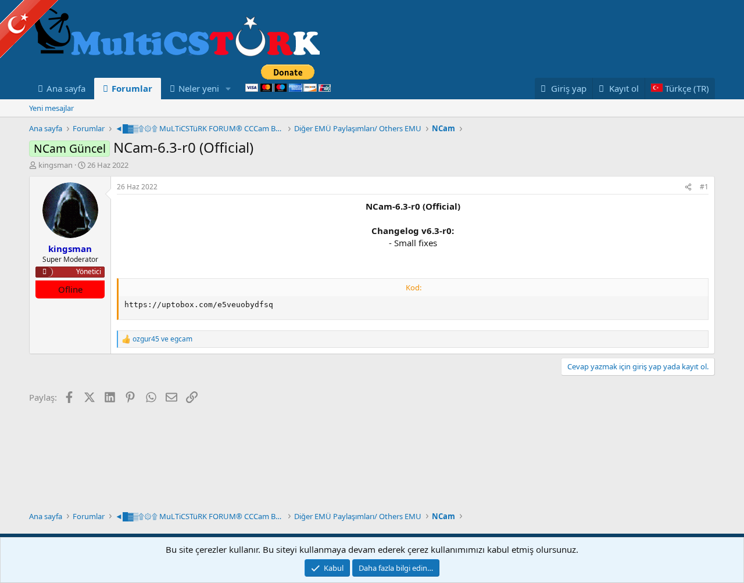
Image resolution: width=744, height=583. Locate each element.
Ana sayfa (65, 88)
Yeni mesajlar (51, 108)
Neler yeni (198, 88)
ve (162, 339)
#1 (704, 187)
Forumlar (132, 88)
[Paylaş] (688, 187)
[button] (228, 88)
